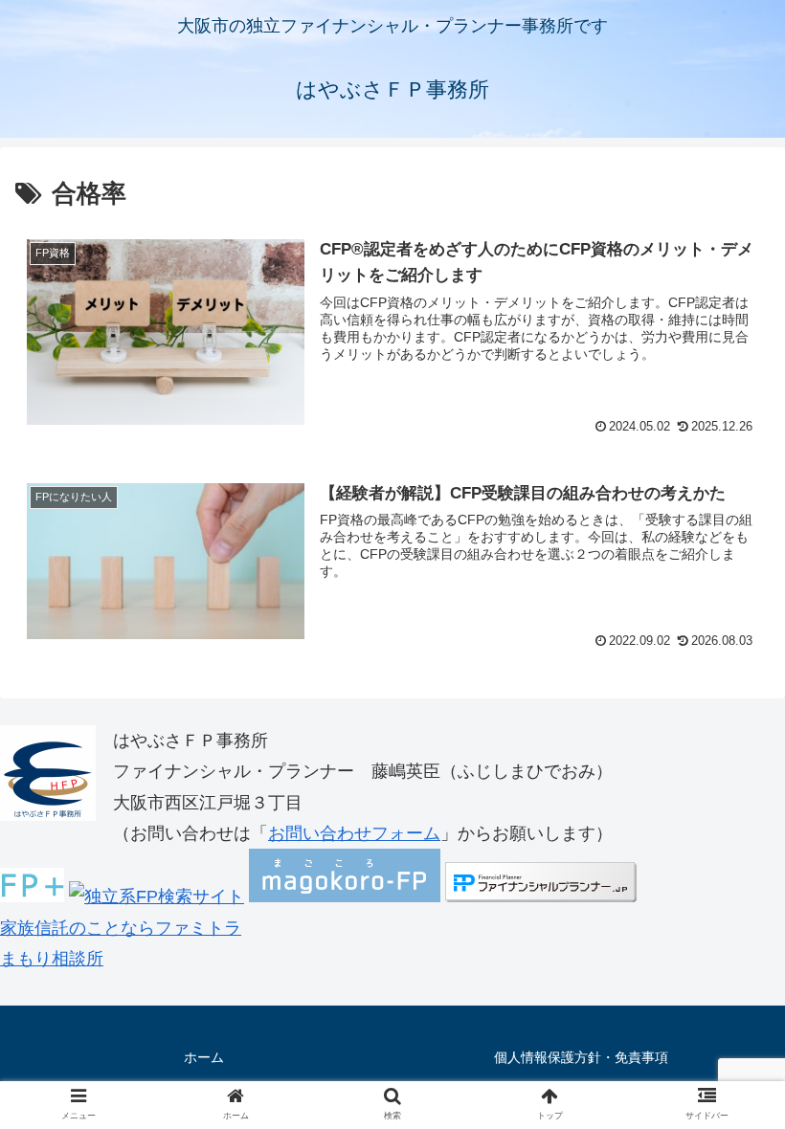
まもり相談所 (51, 958)
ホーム (204, 1057)
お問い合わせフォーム (354, 833)
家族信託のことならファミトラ (120, 928)
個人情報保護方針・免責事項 (581, 1057)
